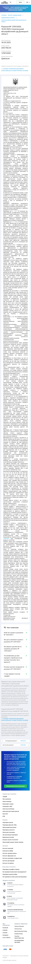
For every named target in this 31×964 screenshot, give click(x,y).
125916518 (23, 740)
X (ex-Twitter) (6, 937)
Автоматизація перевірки (10, 834)
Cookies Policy (18, 933)
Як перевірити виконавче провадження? (14, 872)
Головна (3, 15)
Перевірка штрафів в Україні (11, 869)
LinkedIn (5, 930)
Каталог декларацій (8, 860)
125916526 (23, 745)
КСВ (4, 816)
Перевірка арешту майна (10, 874)
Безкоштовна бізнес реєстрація (15, 786)
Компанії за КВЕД (8, 851)
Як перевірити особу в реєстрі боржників (15, 876)
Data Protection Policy (20, 931)
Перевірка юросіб (8, 822)
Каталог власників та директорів (12, 858)
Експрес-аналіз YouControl (10, 839)
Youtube (5, 932)
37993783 (6, 538)
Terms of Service (19, 926)
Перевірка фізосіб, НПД (9, 825)
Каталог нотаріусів (8, 863)
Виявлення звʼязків (8, 837)
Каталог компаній (8, 848)
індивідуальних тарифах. (15, 10)
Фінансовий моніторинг (9, 827)
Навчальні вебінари (8, 809)
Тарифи (5, 796)
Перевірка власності (9, 830)
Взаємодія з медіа (8, 804)
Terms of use (18, 928)
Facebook (5, 927)
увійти (20, 2)
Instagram (5, 935)
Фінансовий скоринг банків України (13, 842)
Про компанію (7, 799)
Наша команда (7, 801)
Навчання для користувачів (11, 811)
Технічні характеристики (19, 937)
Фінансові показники (9, 832)
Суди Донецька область (8, 17)
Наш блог (5, 813)
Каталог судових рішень (15, 15)
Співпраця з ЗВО (7, 806)
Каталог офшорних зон (9, 855)
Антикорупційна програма (19, 941)
